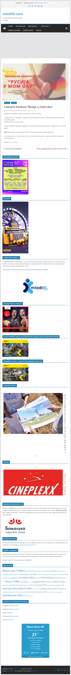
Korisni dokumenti (14, 30)
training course (48, 589)
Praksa (29, 582)
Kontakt (39, 30)
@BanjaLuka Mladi (13, 616)
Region (5, 585)
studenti (24, 588)
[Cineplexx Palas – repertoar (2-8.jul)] (33, 490)
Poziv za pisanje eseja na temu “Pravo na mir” (51, 149)
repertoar (13, 585)
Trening (61, 589)
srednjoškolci (59, 585)
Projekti (49, 582)
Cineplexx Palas (41, 571)
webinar (41, 592)
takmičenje (36, 589)
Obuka (37, 578)
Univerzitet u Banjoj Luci (10, 592)
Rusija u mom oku (31, 110)
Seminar (50, 585)
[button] (37, 26)
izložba (47, 574)
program (39, 581)
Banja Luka (12, 570)
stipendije (9, 588)
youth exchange (57, 592)
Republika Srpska (24, 585)
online (45, 577)
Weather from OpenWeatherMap (35, 656)
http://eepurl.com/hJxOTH (24, 560)
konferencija (7, 578)
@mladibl (9, 613)
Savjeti (42, 585)
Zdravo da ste (28, 595)
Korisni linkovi (28, 30)
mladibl (15, 110)
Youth (49, 592)
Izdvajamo (7, 102)
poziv (23, 582)
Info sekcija (45, 26)
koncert (64, 574)
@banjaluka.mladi (13, 605)
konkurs (21, 110)
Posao (12, 581)
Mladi (28, 577)
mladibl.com (12, 13)
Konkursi (14, 102)
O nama (10, 26)
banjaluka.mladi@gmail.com (28, 545)
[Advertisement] (35, 45)
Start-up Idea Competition (13, 149)
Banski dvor (29, 571)
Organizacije (32, 26)
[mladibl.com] (4, 28)
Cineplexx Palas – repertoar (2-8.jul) (65, 485)
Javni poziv (55, 574)
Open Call (56, 578)
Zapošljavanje (12, 595)
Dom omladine (20, 26)
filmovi (16, 574)
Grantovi (40, 574)
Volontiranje (31, 592)
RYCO (33, 585)
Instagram (14, 142)
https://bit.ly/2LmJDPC (41, 269)
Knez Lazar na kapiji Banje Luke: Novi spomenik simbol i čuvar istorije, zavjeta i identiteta (65, 422)
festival (9, 574)
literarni (25, 110)
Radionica (59, 581)
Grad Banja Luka (28, 574)
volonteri (21, 592)
